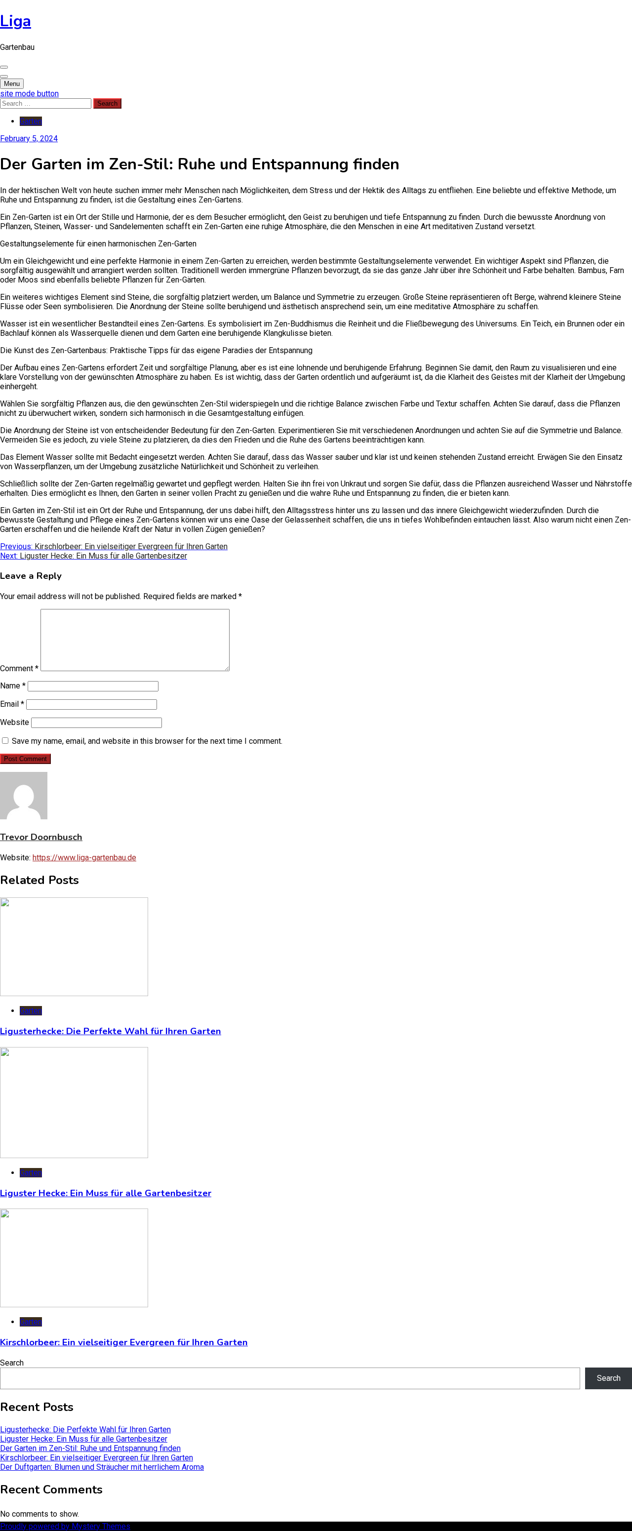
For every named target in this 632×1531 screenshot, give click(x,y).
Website (14, 722)
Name (13, 685)
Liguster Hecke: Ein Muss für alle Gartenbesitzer (105, 1193)
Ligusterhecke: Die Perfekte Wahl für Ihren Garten (110, 1031)
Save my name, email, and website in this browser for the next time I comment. (147, 741)
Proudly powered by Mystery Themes (65, 1526)
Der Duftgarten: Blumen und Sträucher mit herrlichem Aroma (102, 1467)
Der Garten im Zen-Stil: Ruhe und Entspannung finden (90, 1448)
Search (12, 1363)
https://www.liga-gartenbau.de (84, 857)
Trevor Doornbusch (41, 837)
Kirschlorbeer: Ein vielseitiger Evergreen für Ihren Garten (124, 1342)
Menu (12, 83)
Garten (31, 121)
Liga (15, 21)
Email (12, 704)
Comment (19, 668)
